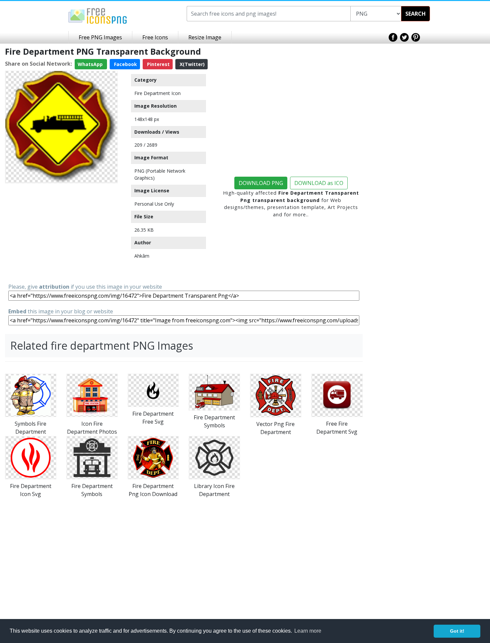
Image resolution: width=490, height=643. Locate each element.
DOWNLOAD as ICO (318, 183)
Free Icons (155, 37)
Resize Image (204, 37)
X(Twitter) (191, 64)
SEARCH (415, 13)
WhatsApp (91, 64)
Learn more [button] (307, 631)
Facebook (125, 64)
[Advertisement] (61, 232)
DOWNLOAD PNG (261, 183)
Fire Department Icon (157, 93)
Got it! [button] (457, 631)
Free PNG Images (100, 37)
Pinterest (158, 64)
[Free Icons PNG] (97, 15)
